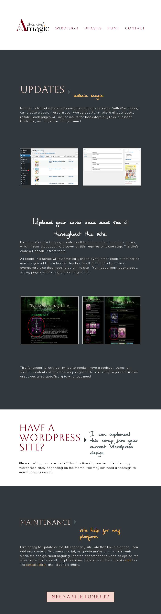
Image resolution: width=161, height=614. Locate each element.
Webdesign (66, 28)
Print (113, 28)
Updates (93, 28)
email (129, 560)
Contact (135, 28)
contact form (36, 565)
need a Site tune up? (80, 596)
